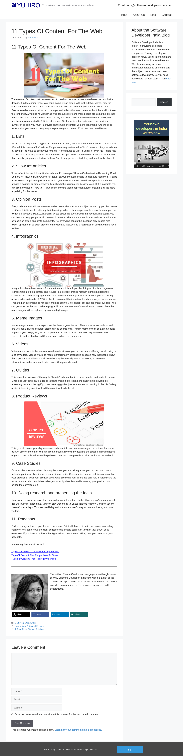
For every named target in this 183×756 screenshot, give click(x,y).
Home (123, 14)
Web (27, 623)
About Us (139, 14)
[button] (21, 614)
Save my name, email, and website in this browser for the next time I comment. (57, 714)
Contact (167, 14)
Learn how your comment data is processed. (78, 729)
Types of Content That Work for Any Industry (35, 551)
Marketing (19, 623)
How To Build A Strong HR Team (29, 626)
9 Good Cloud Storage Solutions (29, 629)
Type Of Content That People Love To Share (34, 555)
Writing (33, 623)
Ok (130, 749)
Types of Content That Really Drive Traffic (33, 558)
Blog (153, 14)
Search (164, 102)
